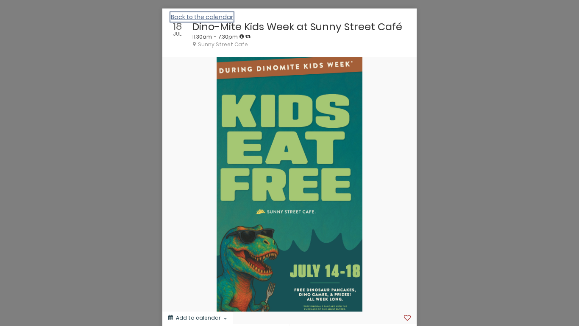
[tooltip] (241, 36)
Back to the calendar (202, 17)
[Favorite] (407, 318)
